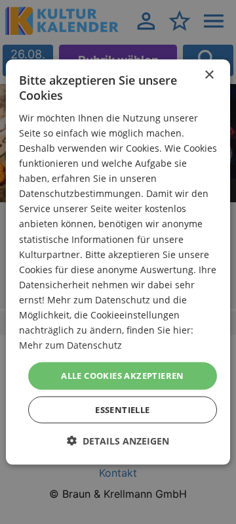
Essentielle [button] (122, 409)
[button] (118, 440)
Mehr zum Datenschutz (70, 345)
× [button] (209, 75)
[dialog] (118, 262)
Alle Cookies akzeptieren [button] (122, 376)
